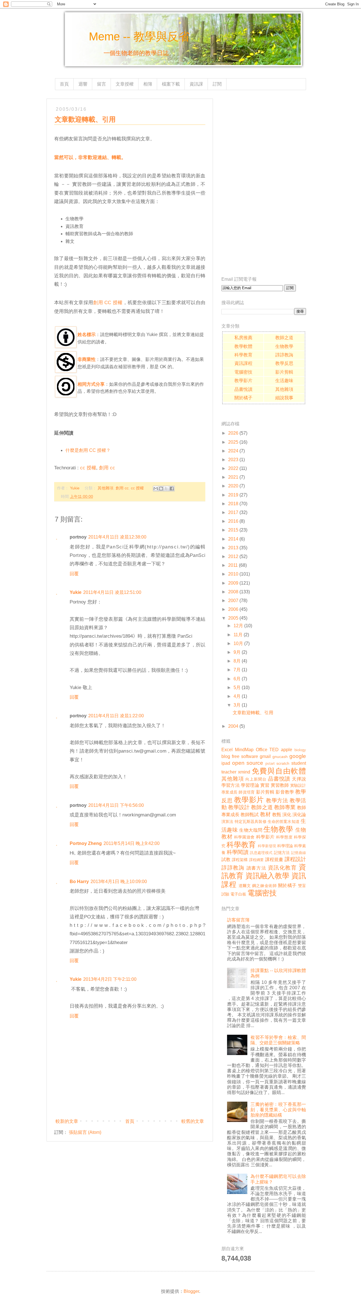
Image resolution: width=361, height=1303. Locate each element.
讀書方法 (256, 868)
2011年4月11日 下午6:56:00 (116, 805)
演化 (286, 814)
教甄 (276, 814)
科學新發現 (267, 846)
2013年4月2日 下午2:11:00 (110, 979)
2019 (233, 495)
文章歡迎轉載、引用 (253, 712)
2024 (233, 450)
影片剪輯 (284, 372)
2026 (233, 433)
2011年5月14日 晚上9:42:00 (132, 843)
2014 (233, 539)
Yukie (76, 592)
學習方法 (230, 785)
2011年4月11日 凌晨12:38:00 (117, 537)
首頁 (64, 84)
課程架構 (240, 859)
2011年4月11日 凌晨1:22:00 (116, 715)
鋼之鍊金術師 (264, 885)
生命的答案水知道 (284, 821)
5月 (237, 687)
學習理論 (250, 785)
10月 (238, 643)
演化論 (299, 814)
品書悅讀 (243, 389)
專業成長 (229, 792)
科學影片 (265, 836)
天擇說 (299, 779)
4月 (237, 696)
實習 (264, 785)
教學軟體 (243, 346)
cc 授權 (88, 467)
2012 (233, 556)
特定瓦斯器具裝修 (251, 821)
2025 (233, 442)
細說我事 (284, 397)
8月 (237, 661)
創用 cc (107, 467)
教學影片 (243, 380)
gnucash (280, 756)
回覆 (74, 573)
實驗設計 (298, 785)
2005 (233, 618)
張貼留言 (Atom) (85, 1132)
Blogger (191, 1291)
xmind (244, 772)
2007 (233, 600)
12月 (238, 625)
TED (274, 749)
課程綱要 (256, 860)
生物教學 (284, 346)
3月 (237, 705)
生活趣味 (284, 380)
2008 (233, 591)
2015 (233, 530)
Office (261, 749)
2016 (233, 521)
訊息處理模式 (261, 853)
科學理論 (285, 846)
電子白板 (238, 894)
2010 (233, 574)
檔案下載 (171, 84)
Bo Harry (79, 881)
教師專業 (285, 807)
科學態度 (284, 837)
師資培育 (247, 792)
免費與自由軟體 (279, 771)
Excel (227, 749)
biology (300, 750)
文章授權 (125, 84)
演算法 (227, 821)
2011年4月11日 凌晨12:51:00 (112, 592)
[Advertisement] (263, 183)
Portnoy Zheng (86, 843)
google (297, 756)
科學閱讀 (237, 852)
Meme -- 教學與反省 (139, 36)
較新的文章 (67, 1121)
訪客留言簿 (238, 920)
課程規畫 (274, 859)
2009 (233, 583)
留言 (101, 84)
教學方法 (277, 800)
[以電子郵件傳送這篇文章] (156, 488)
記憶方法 (282, 852)
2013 (233, 547)
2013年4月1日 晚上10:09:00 (119, 881)
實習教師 (280, 785)
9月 (237, 652)
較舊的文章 (192, 1121)
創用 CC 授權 (107, 302)
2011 (233, 565)
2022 (233, 468)
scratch (282, 763)
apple (286, 749)
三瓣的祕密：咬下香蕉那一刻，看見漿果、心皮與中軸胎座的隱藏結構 (278, 1109)
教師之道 (284, 337)
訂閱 (217, 84)
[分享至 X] (166, 488)
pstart (270, 763)
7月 (237, 669)
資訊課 (196, 84)
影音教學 (285, 792)
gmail (265, 756)
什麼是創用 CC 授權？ (88, 450)
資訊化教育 (282, 868)
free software (245, 756)
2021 (233, 477)
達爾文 (245, 885)
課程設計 (295, 859)
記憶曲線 (298, 853)
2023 (233, 459)
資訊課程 (243, 363)
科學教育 (243, 354)
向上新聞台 (255, 779)
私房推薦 (243, 337)
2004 (233, 726)
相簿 (147, 84)
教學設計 (239, 807)
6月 (237, 678)
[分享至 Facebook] (172, 488)
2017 (233, 512)
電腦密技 (243, 372)
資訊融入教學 (267, 876)
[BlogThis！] (161, 488)
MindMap (244, 749)
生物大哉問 (250, 830)
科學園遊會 (244, 837)
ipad (225, 763)
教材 (265, 814)
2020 (233, 485)
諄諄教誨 (284, 354)
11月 (238, 634)
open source (247, 763)
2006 (233, 609)
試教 (225, 859)
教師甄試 (250, 814)
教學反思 (284, 363)
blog (225, 756)
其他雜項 (105, 488)
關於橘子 (243, 397)
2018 (233, 503)
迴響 (82, 84)
